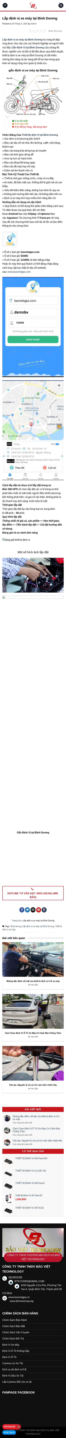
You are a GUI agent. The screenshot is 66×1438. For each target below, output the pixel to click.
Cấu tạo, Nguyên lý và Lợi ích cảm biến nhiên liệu (37, 1140)
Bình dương (16, 926)
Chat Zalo (9, 1432)
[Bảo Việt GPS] (33, 5)
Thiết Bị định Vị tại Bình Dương (40, 135)
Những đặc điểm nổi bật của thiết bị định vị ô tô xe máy (36, 1117)
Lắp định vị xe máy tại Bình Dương (38, 926)
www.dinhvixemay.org (21, 1301)
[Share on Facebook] (21, 909)
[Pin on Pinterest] (38, 909)
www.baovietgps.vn (19, 1297)
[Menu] (5, 5)
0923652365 (9, 1426)
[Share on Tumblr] (44, 909)
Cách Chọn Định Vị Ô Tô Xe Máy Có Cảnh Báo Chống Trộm (36, 1130)
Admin (34, 24)
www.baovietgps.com (19, 271)
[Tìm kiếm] (60, 5)
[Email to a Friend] (33, 909)
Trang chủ (16, 920)
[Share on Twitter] (27, 909)
